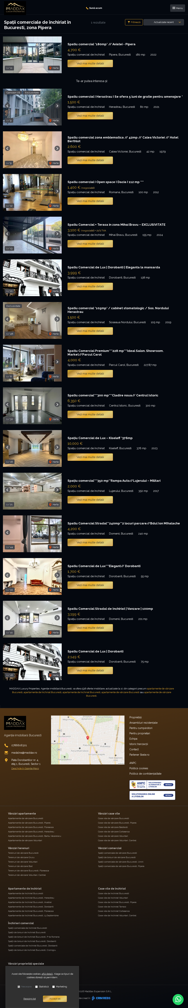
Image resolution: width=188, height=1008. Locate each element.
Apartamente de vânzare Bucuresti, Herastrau (31, 831)
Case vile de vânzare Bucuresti (113, 818)
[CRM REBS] (101, 998)
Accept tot (54, 998)
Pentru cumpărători (140, 728)
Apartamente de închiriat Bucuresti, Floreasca (31, 911)
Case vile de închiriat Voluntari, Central (117, 915)
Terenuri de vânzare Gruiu (21, 857)
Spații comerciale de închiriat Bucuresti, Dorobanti (32, 945)
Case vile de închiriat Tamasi (112, 906)
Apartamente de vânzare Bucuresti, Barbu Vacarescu (34, 836)
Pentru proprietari (139, 733)
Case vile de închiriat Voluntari (113, 898)
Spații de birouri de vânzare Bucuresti (117, 857)
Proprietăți (135, 717)
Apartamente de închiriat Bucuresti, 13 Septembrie (33, 915)
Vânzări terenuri (18, 848)
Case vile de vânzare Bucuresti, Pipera (117, 822)
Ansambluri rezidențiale (143, 722)
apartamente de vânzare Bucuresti (120, 692)
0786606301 (19, 745)
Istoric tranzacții (138, 744)
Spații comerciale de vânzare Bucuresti (117, 853)
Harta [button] (55, 68)
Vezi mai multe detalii (90, 63)
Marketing (61, 986)
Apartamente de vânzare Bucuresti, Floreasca (31, 827)
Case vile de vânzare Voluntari (113, 836)
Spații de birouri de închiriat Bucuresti (27, 932)
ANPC (132, 763)
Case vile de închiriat (112, 888)
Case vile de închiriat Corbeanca (114, 911)
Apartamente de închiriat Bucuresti (25, 893)
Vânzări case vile (109, 813)
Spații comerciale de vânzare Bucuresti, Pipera (121, 866)
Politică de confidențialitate (145, 773)
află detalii (47, 973)
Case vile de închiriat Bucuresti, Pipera (117, 902)
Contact (134, 749)
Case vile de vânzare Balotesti (113, 827)
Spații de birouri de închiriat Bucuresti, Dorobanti (32, 941)
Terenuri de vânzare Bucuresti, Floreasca (28, 870)
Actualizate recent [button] (164, 22)
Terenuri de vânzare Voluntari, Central (27, 875)
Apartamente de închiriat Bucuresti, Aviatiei (30, 902)
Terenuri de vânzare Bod (20, 866)
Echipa (133, 738)
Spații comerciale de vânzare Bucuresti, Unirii (120, 861)
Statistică (44, 986)
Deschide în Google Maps (25, 768)
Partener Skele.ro (139, 754)
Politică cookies (138, 768)
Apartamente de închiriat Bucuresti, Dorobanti (31, 906)
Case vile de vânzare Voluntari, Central (117, 840)
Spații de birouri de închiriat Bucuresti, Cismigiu (32, 950)
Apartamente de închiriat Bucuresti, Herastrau (31, 898)
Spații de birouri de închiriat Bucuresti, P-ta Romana (33, 937)
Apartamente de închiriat (24, 888)
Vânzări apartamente (22, 813)
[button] (7, 53)
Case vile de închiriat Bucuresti (113, 893)
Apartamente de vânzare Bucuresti (25, 818)
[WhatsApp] (178, 999)
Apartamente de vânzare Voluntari (25, 840)
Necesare (26, 986)
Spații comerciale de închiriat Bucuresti (27, 928)
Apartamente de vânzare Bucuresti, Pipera (29, 822)
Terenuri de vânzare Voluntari (22, 861)
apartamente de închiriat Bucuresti (43, 692)
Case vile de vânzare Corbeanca (114, 831)
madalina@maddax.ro (24, 752)
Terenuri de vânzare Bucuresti (23, 853)
